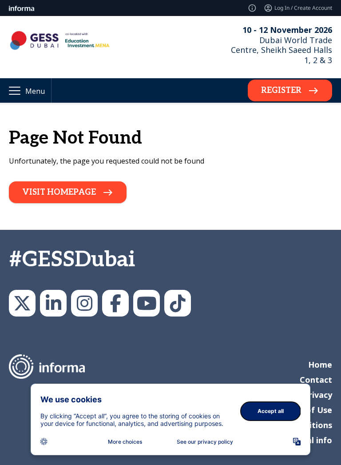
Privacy (317, 394)
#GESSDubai (72, 260)
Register (281, 90)
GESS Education (53, 303)
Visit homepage (59, 192)
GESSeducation (22, 303)
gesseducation (84, 303)
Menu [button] (35, 91)
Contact (316, 379)
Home (320, 364)
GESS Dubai (115, 303)
